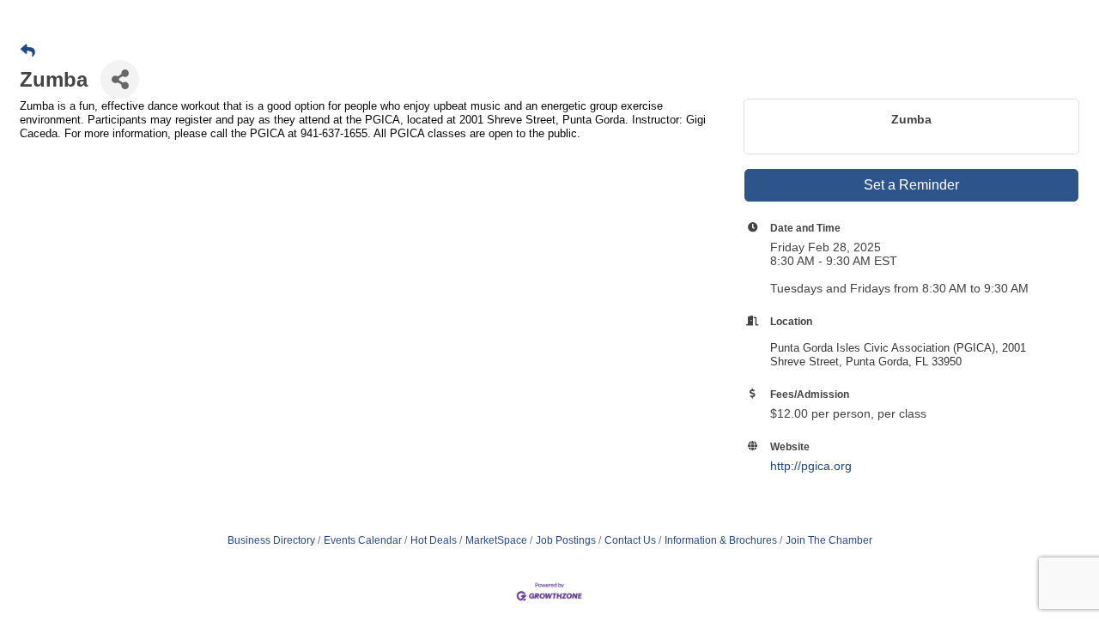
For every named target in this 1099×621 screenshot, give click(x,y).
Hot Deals (433, 540)
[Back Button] (28, 51)
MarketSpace (496, 540)
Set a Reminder (911, 185)
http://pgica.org (811, 466)
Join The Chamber (829, 540)
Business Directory (271, 540)
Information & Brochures (721, 540)
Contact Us (630, 540)
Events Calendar (363, 540)
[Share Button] (119, 79)
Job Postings (566, 540)
